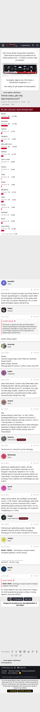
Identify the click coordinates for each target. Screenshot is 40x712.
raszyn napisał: (7, 580)
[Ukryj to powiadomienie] (37, 51)
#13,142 (36, 317)
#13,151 (36, 576)
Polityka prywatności (28, 671)
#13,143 (36, 353)
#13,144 (36, 380)
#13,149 (36, 524)
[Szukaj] (37, 45)
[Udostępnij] (31, 289)
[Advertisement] (20, 21)
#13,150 (36, 546)
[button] (15, 667)
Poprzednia (18, 599)
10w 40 (23, 102)
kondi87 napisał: (8, 321)
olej (28, 102)
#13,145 (36, 409)
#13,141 (36, 290)
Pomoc (4, 673)
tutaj (29, 82)
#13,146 (36, 445)
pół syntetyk (5, 104)
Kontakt (4, 671)
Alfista (5, 102)
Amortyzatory (6, 662)
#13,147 (36, 463)
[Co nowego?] (33, 45)
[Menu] (3, 45)
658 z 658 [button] (28, 599)
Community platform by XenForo (19, 677)
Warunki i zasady (14, 671)
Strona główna (13, 673)
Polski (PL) (22, 668)
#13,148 (36, 495)
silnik (12, 104)
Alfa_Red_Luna (8, 668)
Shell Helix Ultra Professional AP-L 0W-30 (19, 384)
